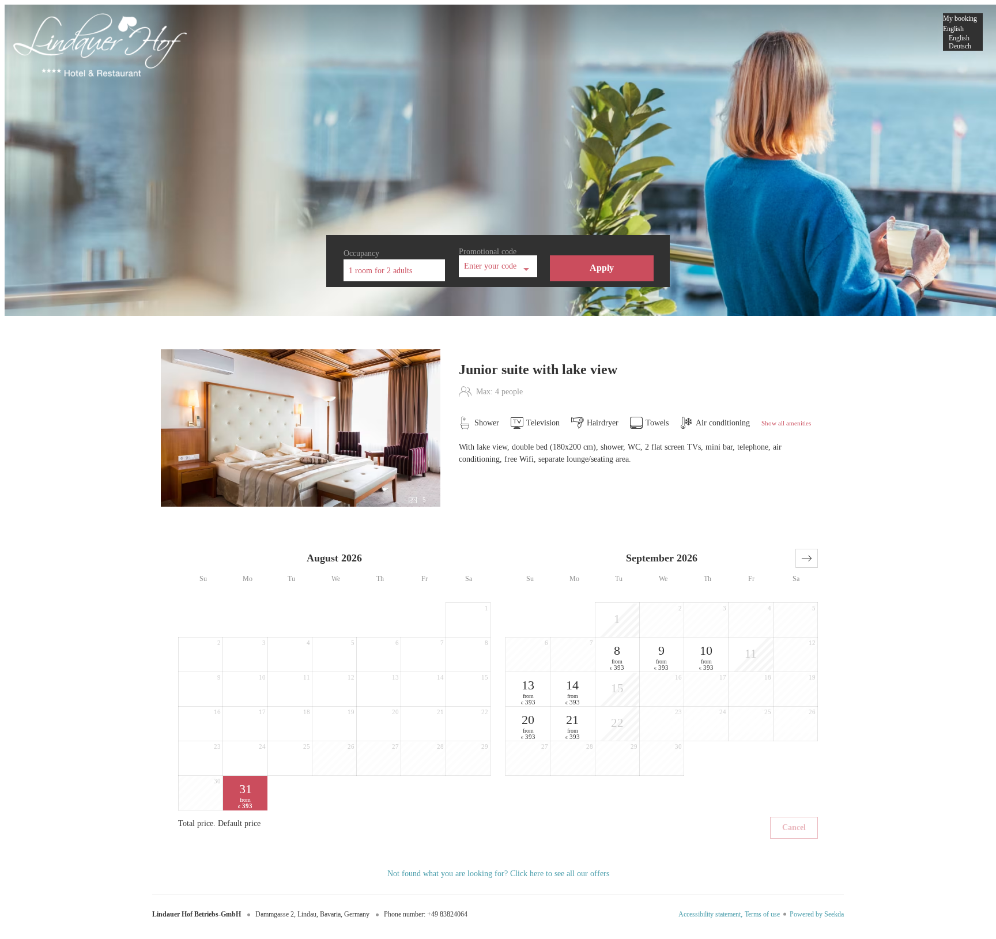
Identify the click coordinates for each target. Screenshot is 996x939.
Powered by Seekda (817, 914)
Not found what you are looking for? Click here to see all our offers (498, 873)
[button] (806, 558)
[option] (963, 38)
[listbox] (963, 32)
